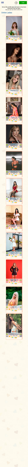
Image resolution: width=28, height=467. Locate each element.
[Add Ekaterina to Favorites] (18, 282)
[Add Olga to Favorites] (18, 309)
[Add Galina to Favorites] (18, 119)
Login (23, 2)
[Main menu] (2, 2)
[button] (11, 34)
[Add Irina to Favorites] (18, 336)
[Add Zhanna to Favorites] (18, 173)
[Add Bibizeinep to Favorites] (18, 201)
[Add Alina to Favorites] (18, 228)
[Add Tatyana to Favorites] (18, 255)
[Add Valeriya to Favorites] (18, 65)
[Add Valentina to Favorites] (18, 92)
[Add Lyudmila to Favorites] (18, 38)
